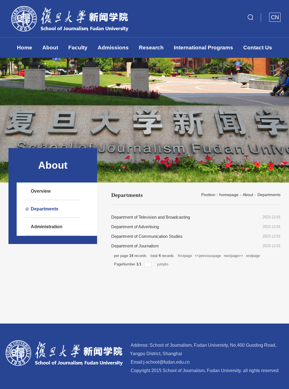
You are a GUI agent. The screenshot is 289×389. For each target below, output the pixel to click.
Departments (269, 194)
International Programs (203, 47)
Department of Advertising (135, 226)
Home (24, 47)
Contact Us (257, 47)
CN (275, 17)
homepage (228, 194)
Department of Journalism (135, 245)
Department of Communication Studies (147, 236)
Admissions (113, 47)
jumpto (163, 264)
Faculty (77, 47)
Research (151, 47)
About (50, 47)
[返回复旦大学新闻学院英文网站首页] (68, 5)
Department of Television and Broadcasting (150, 217)
